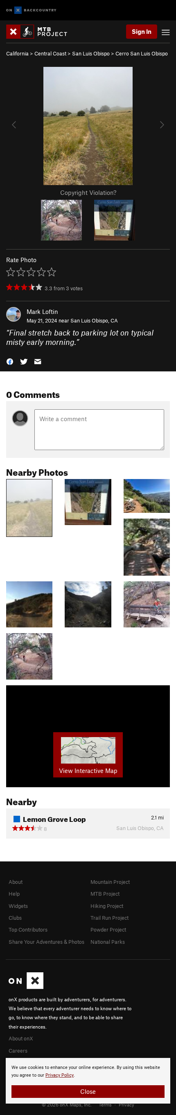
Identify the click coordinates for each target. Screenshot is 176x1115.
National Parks (107, 941)
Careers (18, 1050)
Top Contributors (28, 929)
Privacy (126, 1104)
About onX (21, 1038)
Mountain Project (110, 882)
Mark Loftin (42, 311)
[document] (88, 1081)
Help (14, 893)
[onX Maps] (26, 987)
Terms (105, 1104)
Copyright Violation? (88, 192)
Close (88, 1091)
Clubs (15, 917)
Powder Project (108, 929)
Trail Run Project (109, 917)
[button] (10, 361)
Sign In (141, 31)
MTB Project (105, 893)
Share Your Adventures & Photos (46, 941)
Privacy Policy (59, 1075)
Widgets (18, 906)
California (17, 53)
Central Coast (50, 53)
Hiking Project (106, 906)
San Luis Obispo (91, 53)
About (16, 882)
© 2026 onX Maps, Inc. (67, 1104)
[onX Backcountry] (31, 10)
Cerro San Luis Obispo (141, 53)
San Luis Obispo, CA (94, 320)
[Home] (40, 31)
